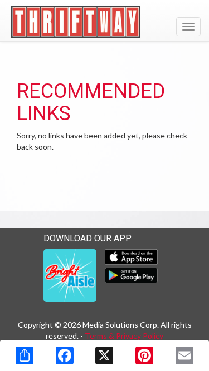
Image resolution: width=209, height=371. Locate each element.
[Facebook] (65, 355)
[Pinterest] (144, 355)
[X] (104, 355)
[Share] (24, 355)
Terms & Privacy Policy (124, 335)
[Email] (184, 355)
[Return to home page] (104, 22)
